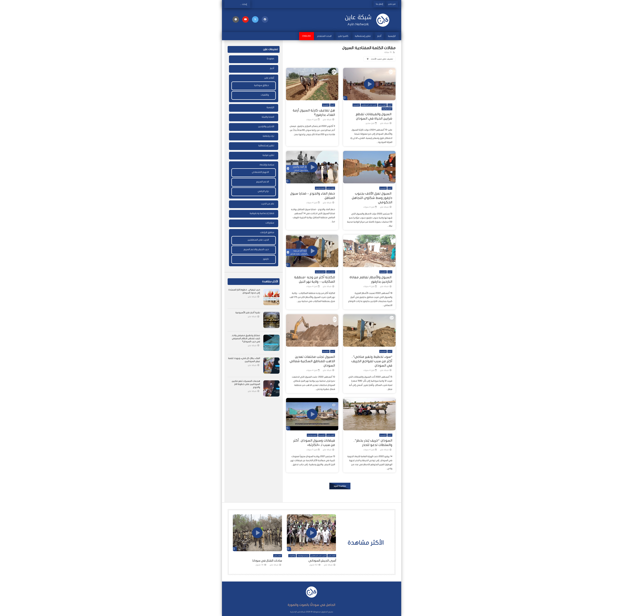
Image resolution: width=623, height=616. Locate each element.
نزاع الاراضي (263, 191)
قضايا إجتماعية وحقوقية (262, 213)
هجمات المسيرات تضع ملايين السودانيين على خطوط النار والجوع (246, 384)
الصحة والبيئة (386, 109)
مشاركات (269, 223)
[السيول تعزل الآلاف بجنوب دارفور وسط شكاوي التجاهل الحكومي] (369, 167)
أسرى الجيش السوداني (322, 560)
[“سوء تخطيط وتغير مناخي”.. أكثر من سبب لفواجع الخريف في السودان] (369, 330)
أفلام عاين (382, 105)
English (306, 36)
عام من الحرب (267, 203)
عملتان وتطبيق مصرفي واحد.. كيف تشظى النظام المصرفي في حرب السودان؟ (245, 338)
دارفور (266, 259)
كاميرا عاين (343, 36)
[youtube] (245, 19)
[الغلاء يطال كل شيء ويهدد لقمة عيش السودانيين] (271, 365)
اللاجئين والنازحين (266, 126)
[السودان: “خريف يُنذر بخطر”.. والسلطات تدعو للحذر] (369, 414)
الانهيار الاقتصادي (260, 172)
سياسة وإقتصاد (266, 164)
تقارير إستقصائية (363, 36)
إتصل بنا (379, 4)
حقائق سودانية (261, 85)
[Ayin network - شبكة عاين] (368, 20)
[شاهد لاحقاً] (235, 19)
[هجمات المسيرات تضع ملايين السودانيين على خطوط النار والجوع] (271, 388)
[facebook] (265, 19)
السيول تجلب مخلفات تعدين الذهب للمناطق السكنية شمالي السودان (312, 361)
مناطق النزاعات (267, 232)
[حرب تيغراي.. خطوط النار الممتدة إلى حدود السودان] (271, 297)
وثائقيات (265, 95)
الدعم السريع (262, 181)
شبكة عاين (384, 123)
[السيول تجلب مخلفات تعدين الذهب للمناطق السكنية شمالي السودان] (312, 330)
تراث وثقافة (268, 136)
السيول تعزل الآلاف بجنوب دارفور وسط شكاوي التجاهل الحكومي (372, 198)
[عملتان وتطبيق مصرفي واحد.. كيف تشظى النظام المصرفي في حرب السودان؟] (271, 343)
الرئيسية (392, 36)
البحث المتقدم (324, 36)
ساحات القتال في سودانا (267, 560)
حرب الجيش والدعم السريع (256, 249)
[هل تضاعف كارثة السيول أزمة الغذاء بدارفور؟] (312, 84)
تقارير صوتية (268, 155)
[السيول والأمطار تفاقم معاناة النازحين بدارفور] (369, 251)
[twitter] (255, 19)
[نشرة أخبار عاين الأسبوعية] (271, 320)
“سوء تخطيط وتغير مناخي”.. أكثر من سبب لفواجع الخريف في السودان (371, 361)
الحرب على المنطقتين (369, 105)
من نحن (392, 4)
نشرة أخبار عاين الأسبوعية (247, 312)
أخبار (379, 36)
